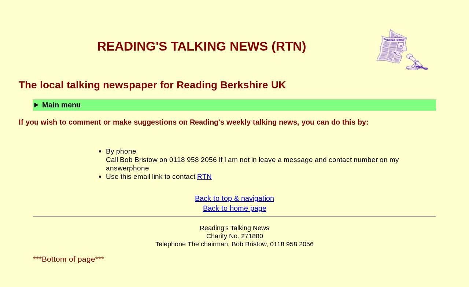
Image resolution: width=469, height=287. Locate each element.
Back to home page (234, 208)
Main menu (61, 105)
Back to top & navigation (234, 198)
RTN (204, 176)
